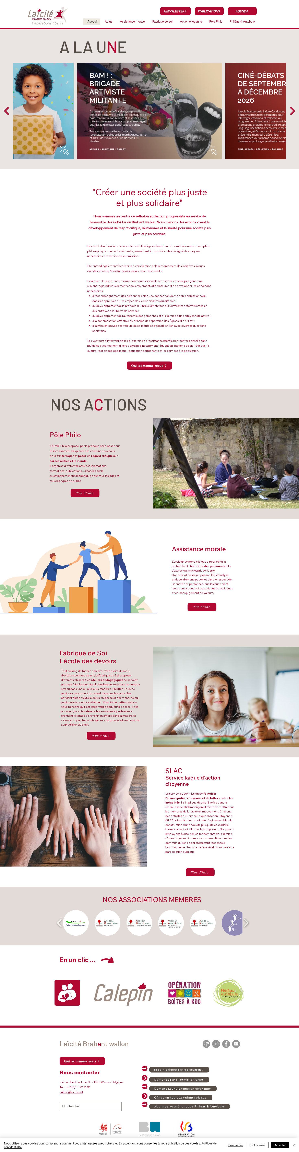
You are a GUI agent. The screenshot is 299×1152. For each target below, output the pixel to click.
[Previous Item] (6, 111)
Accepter (280, 1145)
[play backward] (59, 923)
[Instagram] (216, 1044)
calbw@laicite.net (71, 1092)
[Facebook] (226, 1044)
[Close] (294, 1145)
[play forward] (246, 923)
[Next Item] (292, 111)
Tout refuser (257, 1145)
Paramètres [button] (235, 1145)
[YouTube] (236, 1044)
